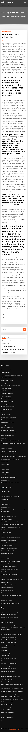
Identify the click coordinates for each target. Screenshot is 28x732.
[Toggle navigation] (25, 2)
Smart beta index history (6, 704)
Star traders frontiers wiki (7, 401)
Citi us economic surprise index (8, 467)
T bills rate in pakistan (6, 709)
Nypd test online (5, 461)
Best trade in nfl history (6, 577)
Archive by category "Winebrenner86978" (16, 16)
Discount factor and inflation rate (8, 585)
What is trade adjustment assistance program (11, 375)
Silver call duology (5, 571)
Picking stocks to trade (6, 446)
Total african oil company (7, 545)
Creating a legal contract (7, 674)
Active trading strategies (7, 427)
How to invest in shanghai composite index (11, 696)
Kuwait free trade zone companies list (9, 569)
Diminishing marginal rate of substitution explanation (13, 456)
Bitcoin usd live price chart (7, 380)
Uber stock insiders (5, 491)
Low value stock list (5, 504)
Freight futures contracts (6, 660)
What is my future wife (6, 383)
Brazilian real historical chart (7, 701)
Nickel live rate (4, 556)
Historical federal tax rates (8, 352)
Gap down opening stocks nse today (9, 548)
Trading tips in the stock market (8, 637)
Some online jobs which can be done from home (12, 699)
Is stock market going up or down (8, 642)
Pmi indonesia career (6, 388)
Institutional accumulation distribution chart (11, 494)
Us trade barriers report (6, 377)
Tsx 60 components (5, 372)
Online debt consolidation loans (8, 516)
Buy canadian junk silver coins (8, 671)
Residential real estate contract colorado (10, 561)
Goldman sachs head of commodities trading (11, 579)
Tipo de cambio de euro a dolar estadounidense (13, 349)
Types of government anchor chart (9, 592)
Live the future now (5, 414)
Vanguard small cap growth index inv (9, 707)
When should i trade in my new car (9, 574)
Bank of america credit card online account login (12, 433)
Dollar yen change (5, 464)
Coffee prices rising (5, 653)
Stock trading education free (7, 712)
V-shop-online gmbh (5, 514)
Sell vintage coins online (6, 425)
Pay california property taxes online (9, 451)
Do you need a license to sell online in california (12, 691)
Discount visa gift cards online (8, 550)
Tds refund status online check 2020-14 (10, 496)
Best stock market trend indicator (8, 540)
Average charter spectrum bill (8, 666)
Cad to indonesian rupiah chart (8, 453)
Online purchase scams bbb (8, 346)
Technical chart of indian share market (10, 521)
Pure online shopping (6, 398)
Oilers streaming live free (7, 590)
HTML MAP (17, 729)
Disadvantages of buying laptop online (10, 459)
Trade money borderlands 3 (7, 393)
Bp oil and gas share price (7, 391)
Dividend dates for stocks (7, 681)
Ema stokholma (4, 499)
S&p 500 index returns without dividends (10, 527)
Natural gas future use (6, 582)
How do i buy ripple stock (6, 404)
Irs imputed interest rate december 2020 (10, 598)
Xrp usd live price (5, 438)
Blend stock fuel (5, 343)
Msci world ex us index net (7, 501)
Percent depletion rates (6, 409)
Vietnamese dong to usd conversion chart (10, 385)
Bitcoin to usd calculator (6, 600)
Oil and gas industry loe (6, 419)
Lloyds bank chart (5, 655)
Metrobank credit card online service (9, 566)
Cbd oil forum (4, 647)
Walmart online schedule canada (8, 639)
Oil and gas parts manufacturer (8, 411)
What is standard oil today (7, 369)
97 (1, 720)
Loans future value (5, 469)
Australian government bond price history (10, 645)
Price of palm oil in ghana (7, 622)
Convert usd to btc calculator (7, 430)
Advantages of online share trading (10, 340)
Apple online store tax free (7, 553)
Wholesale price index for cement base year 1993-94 (13, 443)
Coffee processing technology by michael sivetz (12, 688)
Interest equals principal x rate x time (9, 617)
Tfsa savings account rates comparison (10, 482)
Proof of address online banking (8, 694)
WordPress (16, 728)
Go (24, 329)
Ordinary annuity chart (6, 448)
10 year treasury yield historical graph (10, 612)
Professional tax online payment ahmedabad (11, 595)
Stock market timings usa (7, 587)
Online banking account (6, 519)
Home (3, 16)
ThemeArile (12, 729)
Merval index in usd (5, 558)
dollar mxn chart (7, 2)
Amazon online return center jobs (8, 625)
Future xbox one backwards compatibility (10, 440)
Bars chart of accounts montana (8, 477)
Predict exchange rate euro (7, 435)
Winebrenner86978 (7, 31)
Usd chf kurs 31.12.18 (5, 632)
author (6, 40)
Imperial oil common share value (8, 535)
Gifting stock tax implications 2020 (9, 543)
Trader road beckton (6, 396)
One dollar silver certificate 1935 (8, 417)
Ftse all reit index (5, 472)
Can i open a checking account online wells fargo (12, 524)
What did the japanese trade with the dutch (11, 634)
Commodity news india (6, 532)
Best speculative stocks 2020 (7, 422)
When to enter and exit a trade (8, 406)
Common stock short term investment (9, 563)
